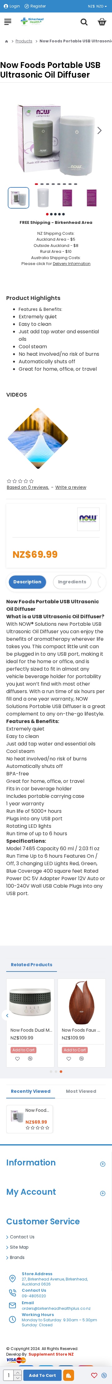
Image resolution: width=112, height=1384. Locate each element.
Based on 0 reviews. (28, 487)
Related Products (31, 965)
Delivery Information (72, 263)
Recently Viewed (30, 1091)
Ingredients (72, 582)
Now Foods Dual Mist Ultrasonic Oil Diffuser (32, 1030)
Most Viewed (81, 1091)
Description (27, 582)
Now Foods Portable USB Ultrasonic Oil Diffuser (38, 1110)
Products (24, 41)
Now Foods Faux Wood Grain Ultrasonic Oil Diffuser (83, 1030)
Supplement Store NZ (51, 1354)
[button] (99, 130)
